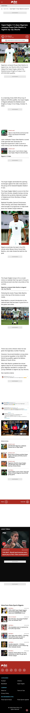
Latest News (4, 5)
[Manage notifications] (27, 710)
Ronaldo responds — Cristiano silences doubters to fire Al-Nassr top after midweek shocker (18, 645)
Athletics (19, 681)
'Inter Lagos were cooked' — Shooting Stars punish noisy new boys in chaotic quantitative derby (18, 637)
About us (3, 690)
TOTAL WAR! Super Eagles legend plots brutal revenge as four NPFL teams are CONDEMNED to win (17, 612)
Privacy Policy (5, 693)
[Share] (27, 36)
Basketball (4, 683)
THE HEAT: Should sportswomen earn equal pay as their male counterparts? (15, 553)
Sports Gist (6, 8)
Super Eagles (21, 683)
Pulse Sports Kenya (6, 699)
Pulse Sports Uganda (23, 699)
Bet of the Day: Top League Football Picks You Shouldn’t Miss (18, 619)
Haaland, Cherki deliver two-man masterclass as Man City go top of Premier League (17, 654)
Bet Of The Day (12, 616)
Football (10, 608)
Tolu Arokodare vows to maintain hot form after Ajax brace (18, 627)
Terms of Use (21, 690)
